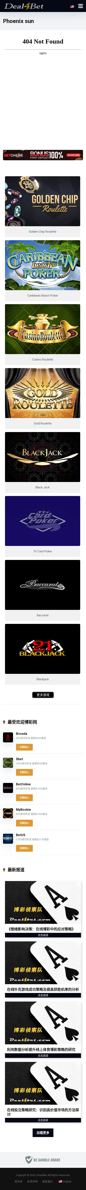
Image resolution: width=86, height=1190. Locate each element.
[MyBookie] (8, 817)
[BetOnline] (8, 792)
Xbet (19, 759)
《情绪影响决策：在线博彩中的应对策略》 (41, 929)
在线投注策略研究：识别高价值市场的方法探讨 (43, 1112)
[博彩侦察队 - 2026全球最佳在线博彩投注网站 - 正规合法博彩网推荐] (23, 5)
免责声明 (32, 1181)
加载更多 (43, 1133)
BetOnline (23, 784)
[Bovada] (8, 741)
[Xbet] (8, 767)
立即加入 (24, 747)
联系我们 (47, 1181)
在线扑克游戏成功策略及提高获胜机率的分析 (43, 989)
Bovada (21, 734)
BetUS (20, 835)
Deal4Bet (42, 1175)
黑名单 (18, 1181)
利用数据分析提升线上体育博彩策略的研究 (41, 1050)
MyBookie (23, 810)
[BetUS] (8, 842)
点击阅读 (43, 935)
